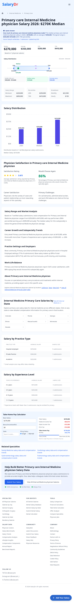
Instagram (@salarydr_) (10, 576)
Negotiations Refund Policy (59, 546)
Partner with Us (55, 537)
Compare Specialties (56, 514)
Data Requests (54, 565)
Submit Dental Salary (33, 511)
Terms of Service (55, 543)
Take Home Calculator (57, 508)
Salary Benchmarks (8, 531)
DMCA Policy (54, 552)
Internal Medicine (15, 13)
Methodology (54, 531)
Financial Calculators (56, 505)
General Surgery (7, 508)
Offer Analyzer (54, 511)
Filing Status (24, 431)
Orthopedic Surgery (8, 511)
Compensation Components (11, 543)
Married (31, 434)
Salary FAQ (29, 540)
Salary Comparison (56, 502)
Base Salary (7, 418)
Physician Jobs (54, 517)
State (4, 431)
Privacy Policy (54, 540)
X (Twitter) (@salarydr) (10, 580)
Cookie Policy (54, 559)
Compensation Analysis (9, 537)
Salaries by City (7, 505)
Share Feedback (31, 537)
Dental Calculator (31, 514)
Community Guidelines (57, 549)
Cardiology (5, 514)
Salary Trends (6, 534)
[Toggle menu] (69, 4)
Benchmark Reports (8, 549)
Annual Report (7, 546)
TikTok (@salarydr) (9, 573)
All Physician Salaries (9, 502)
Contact (52, 534)
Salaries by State (7, 517)
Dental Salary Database (33, 505)
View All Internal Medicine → (59, 302)
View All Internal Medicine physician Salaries (43, 482)
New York (56, 288)
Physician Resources (32, 543)
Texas (50, 288)
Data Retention (55, 555)
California (45, 288)
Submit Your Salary (14, 482)
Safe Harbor (54, 562)
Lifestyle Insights (7, 540)
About (52, 528)
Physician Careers (8, 528)
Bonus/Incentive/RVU (10, 425)
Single (24, 434)
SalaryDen (29, 528)
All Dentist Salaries (32, 502)
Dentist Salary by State (33, 508)
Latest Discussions (32, 531)
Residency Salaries (8, 520)
